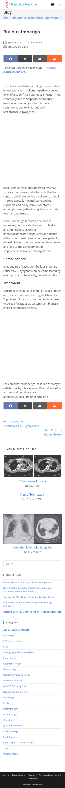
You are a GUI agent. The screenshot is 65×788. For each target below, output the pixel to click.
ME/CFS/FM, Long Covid (15, 686)
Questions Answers (12, 725)
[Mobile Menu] (53, 4)
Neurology (8, 697)
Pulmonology (10, 714)
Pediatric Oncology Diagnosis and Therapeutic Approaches (32, 611)
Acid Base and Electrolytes (16, 629)
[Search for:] (58, 4)
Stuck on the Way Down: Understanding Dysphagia (28, 597)
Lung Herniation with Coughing (32, 547)
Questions (8, 720)
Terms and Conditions (49, 775)
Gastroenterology (12, 663)
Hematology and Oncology (16, 674)
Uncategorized (10, 753)
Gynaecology (9, 669)
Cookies (31, 775)
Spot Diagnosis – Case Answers (18, 742)
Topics (6, 748)
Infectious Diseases (12, 680)
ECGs (5, 646)
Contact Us (33, 778)
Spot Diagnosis (19, 17)
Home (6, 17)
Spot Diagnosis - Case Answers (43, 17)
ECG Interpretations (13, 640)
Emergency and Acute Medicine (18, 652)
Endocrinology (10, 657)
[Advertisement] (32, 149)
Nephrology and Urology (15, 691)
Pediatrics (8, 703)
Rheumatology (10, 731)
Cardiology (8, 635)
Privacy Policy (18, 775)
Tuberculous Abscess (32, 481)
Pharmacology (10, 708)
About (6, 775)
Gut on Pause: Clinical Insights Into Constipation (27, 582)
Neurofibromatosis (32, 494)
